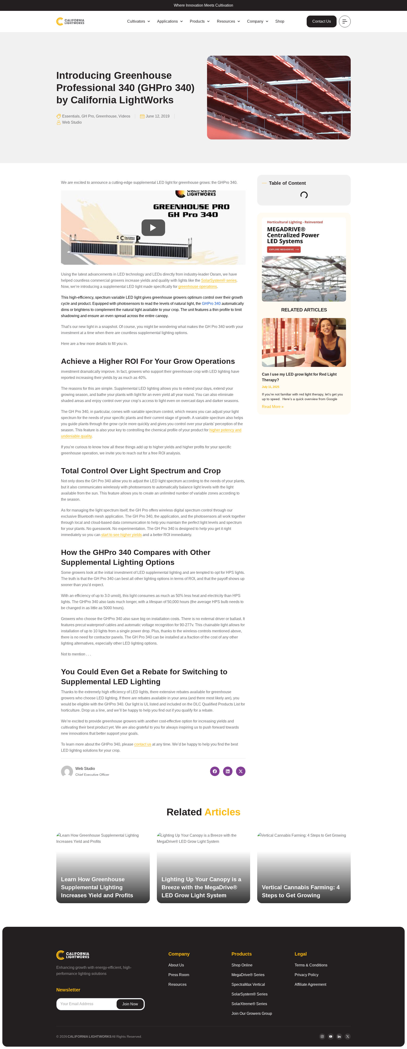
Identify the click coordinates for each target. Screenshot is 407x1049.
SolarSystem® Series (250, 994)
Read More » (273, 407)
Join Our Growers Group (252, 1013)
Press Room (178, 975)
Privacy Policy (306, 975)
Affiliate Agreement (310, 984)
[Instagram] (322, 1036)
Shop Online (242, 965)
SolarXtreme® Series (249, 1004)
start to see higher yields (121, 535)
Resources (226, 21)
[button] (215, 771)
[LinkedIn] (339, 1036)
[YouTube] (331, 1036)
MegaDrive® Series (248, 975)
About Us (176, 965)
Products (197, 21)
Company (255, 21)
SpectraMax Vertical (248, 984)
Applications (167, 21)
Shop (279, 21)
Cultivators (136, 21)
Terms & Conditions (311, 965)
